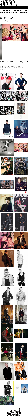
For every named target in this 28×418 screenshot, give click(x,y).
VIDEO (12, 43)
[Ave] (8, 3)
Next (23, 32)
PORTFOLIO (4, 43)
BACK (26, 17)
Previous (4, 32)
